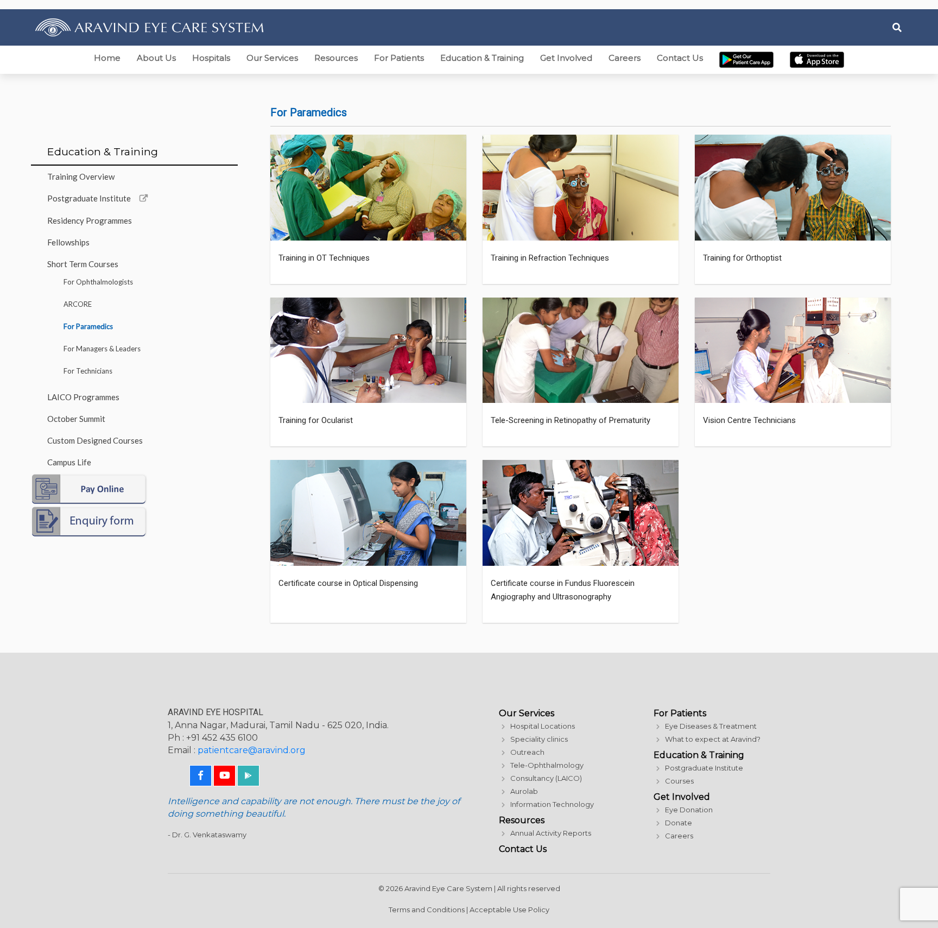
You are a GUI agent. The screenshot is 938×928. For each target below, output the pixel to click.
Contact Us (680, 58)
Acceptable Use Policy (509, 909)
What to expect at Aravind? (712, 739)
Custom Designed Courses (95, 440)
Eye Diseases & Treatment (711, 726)
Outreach (527, 752)
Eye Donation (689, 809)
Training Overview (81, 176)
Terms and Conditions (427, 909)
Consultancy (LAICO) (546, 778)
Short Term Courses (82, 264)
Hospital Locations (542, 726)
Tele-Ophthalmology (547, 765)
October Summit (76, 419)
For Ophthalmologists (98, 281)
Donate (678, 822)
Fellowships (68, 242)
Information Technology (552, 804)
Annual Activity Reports (550, 833)
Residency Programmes (89, 220)
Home (107, 58)
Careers (625, 58)
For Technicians (88, 371)
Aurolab (524, 791)
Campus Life (69, 462)
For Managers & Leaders (102, 348)
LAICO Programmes (83, 397)
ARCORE (78, 304)
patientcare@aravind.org (252, 750)
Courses (679, 781)
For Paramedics (88, 326)
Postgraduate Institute (89, 198)
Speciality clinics (539, 739)
